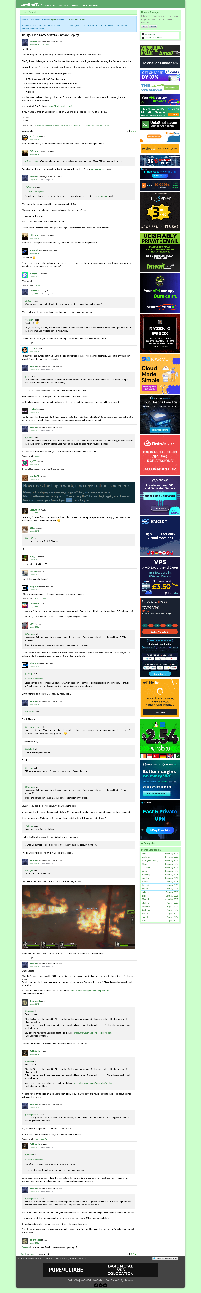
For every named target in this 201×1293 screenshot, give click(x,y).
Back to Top (73, 1280)
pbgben (34, 586)
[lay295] (25, 463)
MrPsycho (35, 136)
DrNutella (35, 509)
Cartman (34, 603)
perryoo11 (56, 125)
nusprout (64, 125)
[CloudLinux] (160, 779)
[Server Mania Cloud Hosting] (160, 414)
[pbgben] (25, 588)
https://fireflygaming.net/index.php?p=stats (90, 990)
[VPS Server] (160, 87)
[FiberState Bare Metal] (160, 333)
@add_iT (29, 870)
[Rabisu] (160, 738)
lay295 (33, 461)
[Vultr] (160, 111)
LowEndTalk (31, 4)
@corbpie (29, 437)
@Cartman (30, 634)
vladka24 (34, 476)
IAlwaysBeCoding (102, 125)
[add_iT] (25, 558)
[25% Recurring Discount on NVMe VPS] (160, 160)
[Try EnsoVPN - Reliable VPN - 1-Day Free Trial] (160, 173)
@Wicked (29, 749)
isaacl (37, 456)
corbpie (34, 409)
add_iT (33, 556)
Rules (84, 5)
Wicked (34, 571)
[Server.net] (160, 62)
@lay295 (29, 538)
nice (36, 343)
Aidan (37, 1139)
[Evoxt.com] (160, 536)
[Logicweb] (160, 617)
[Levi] (25, 625)
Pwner (88, 125)
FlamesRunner (79, 125)
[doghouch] (25, 1002)
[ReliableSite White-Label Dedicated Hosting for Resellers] (160, 148)
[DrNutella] (25, 511)
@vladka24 (30, 711)
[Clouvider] (160, 576)
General (46, 44)
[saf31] (25, 529)
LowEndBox (50, 5)
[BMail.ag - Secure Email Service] (160, 50)
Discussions (63, 5)
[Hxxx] (25, 350)
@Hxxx (28, 376)
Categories (75, 5)
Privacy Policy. (63, 1258)
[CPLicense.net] (160, 75)
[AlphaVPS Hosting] (160, 495)
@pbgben (29, 768)
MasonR (48, 125)
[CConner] (25, 153)
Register (152, 26)
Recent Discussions (153, 37)
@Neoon (29, 1011)
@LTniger (29, 673)
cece (50, 598)
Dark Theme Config (114, 1280)
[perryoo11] (25, 275)
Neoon (33, 41)
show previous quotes (35, 191)
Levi (32, 624)
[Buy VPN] (160, 99)
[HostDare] (160, 136)
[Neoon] (25, 42)
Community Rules (77, 19)
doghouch (35, 1001)
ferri (93, 125)
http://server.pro (98, 169)
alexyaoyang (39, 125)
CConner (34, 151)
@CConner (30, 187)
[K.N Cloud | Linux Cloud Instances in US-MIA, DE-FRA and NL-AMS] (160, 185)
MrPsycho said (31, 161)
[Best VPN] (160, 293)
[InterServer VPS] (160, 211)
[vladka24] (25, 478)
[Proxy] (160, 657)
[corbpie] (25, 411)
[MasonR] (25, 251)
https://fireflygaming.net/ (60, 106)
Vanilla (84, 1258)
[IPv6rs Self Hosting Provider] (160, 124)
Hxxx (32, 348)
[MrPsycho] (25, 138)
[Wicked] (25, 573)
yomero (38, 958)
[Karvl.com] (160, 374)
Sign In (144, 26)
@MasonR (29, 320)
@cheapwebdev (32, 727)
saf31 (71, 125)
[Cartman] (25, 605)
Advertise (129, 1280)
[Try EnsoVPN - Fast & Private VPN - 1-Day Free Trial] (160, 820)
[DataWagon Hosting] (160, 455)
